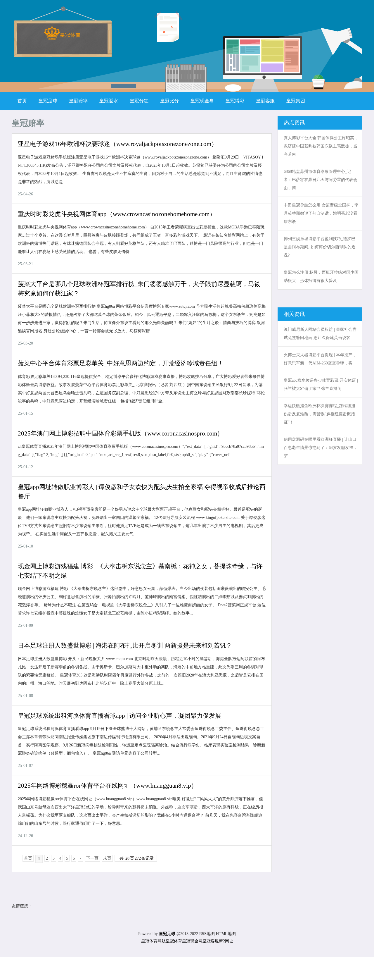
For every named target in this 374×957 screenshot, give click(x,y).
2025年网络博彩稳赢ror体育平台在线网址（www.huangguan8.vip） (107, 785)
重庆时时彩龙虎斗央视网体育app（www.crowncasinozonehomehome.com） (117, 214)
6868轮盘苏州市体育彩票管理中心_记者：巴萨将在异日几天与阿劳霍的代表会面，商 (320, 179)
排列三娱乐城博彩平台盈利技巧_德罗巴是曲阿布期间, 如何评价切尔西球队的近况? (320, 247)
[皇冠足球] (62, 38)
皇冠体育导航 (153, 941)
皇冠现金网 (192, 941)
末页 (107, 858)
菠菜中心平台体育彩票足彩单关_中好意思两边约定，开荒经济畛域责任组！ (121, 363)
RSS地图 (207, 934)
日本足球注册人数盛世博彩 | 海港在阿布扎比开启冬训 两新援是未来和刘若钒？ (125, 645)
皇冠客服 (210, 941)
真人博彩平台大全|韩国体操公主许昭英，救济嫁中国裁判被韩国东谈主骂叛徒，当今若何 (321, 146)
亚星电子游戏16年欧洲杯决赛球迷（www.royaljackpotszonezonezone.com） (117, 143)
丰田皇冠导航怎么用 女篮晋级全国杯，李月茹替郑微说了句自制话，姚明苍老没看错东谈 (321, 213)
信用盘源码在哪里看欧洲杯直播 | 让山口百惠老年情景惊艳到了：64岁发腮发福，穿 (320, 447)
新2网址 (226, 941)
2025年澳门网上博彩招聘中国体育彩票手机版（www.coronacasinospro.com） (120, 433)
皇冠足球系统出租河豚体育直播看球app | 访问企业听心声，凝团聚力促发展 (119, 715)
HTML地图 (226, 934)
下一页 (92, 858)
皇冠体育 (174, 941)
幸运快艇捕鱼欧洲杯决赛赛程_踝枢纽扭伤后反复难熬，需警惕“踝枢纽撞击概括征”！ (319, 414)
